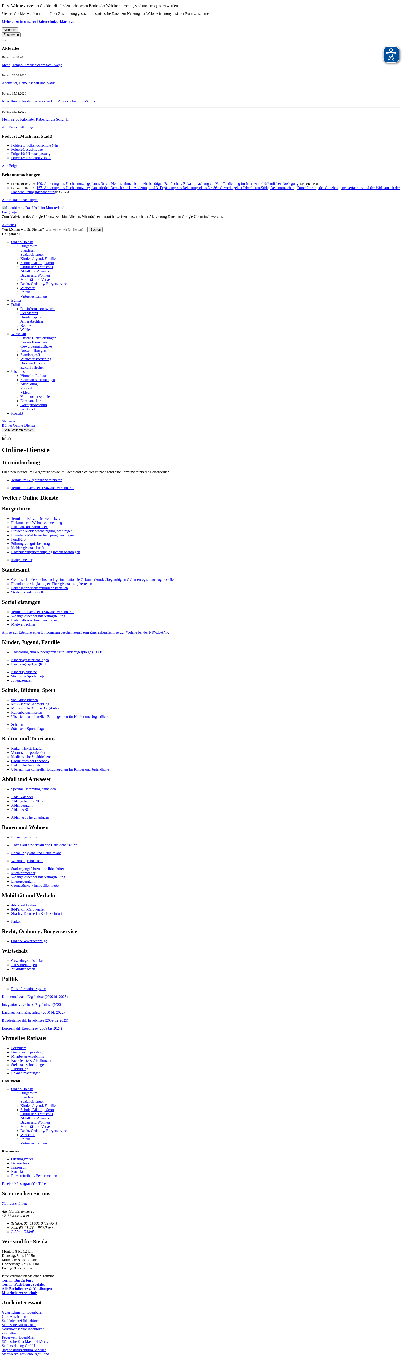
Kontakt (17, 413)
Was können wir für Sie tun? (23, 229)
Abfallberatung (22, 805)
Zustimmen (11, 34)
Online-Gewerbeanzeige (29, 941)
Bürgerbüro (28, 246)
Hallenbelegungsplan (26, 712)
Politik (25, 292)
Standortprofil (30, 355)
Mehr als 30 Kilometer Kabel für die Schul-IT (35, 119)
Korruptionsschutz (33, 405)
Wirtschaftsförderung (35, 359)
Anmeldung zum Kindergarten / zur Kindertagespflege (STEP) (57, 652)
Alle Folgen (10, 166)
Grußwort (27, 409)
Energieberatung (23, 881)
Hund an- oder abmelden (29, 527)
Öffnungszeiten (22, 1159)
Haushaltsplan (30, 317)
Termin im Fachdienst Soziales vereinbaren (42, 612)
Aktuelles (9, 225)
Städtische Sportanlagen (28, 676)
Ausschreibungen (33, 351)
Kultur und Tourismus (36, 267)
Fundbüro (18, 539)
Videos (25, 392)
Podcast (26, 388)
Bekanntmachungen (25, 1073)
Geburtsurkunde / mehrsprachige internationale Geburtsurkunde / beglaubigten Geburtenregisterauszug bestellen (93, 580)
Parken (16, 921)
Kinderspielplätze (24, 672)
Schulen (17, 724)
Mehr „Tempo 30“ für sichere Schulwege (32, 65)
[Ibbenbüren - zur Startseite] (33, 208)
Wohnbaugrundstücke (27, 861)
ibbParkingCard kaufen (28, 909)
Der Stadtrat (29, 313)
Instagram (24, 1184)
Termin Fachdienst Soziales (23, 1284)
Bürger (16, 300)
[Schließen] (4, 40)
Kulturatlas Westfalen (27, 765)
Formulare (18, 1048)
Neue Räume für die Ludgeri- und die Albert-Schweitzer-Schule (49, 101)
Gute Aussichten (14, 1316)
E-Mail (22, 1232)
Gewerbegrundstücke (36, 346)
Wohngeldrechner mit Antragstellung (38, 616)
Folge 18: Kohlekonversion (31, 158)
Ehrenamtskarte (31, 401)
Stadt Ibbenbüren (14, 1203)
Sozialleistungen (32, 254)
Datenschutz (20, 1163)
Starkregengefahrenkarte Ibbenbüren (38, 869)
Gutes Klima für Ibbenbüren (22, 1312)
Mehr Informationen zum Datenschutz (30, 221)
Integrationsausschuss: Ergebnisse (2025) (32, 1005)
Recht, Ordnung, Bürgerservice (43, 284)
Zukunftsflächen (32, 367)
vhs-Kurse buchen (24, 700)
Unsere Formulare (33, 342)
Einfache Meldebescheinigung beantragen (42, 531)
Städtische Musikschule (19, 1325)
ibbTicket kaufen (23, 905)
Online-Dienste (22, 242)
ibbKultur (9, 1333)
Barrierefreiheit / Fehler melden (34, 1176)
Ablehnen (10, 30)
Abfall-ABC (20, 809)
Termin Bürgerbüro (18, 1280)
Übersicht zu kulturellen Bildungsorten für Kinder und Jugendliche (60, 717)
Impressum (19, 1167)
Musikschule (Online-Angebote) (35, 708)
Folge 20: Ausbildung (27, 149)
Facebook (9, 1184)
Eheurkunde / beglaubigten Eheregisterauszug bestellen (51, 584)
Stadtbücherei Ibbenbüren (21, 1321)
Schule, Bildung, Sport (37, 263)
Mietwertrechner (23, 624)
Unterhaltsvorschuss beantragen (34, 620)
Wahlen (26, 330)
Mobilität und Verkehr (36, 279)
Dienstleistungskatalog (27, 1052)
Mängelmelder (21, 560)
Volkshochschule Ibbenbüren (23, 1329)
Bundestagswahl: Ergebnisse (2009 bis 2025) (35, 1020)
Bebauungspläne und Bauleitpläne (36, 853)
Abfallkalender (22, 797)
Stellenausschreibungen (37, 380)
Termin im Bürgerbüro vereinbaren (36, 518)
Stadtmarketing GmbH (18, 1346)
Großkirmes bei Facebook (30, 761)
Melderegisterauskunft (27, 548)
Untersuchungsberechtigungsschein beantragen (45, 552)
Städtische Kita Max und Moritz (25, 1342)
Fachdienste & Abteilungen (31, 1060)
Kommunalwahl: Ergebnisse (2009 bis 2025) (35, 997)
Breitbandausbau (32, 363)
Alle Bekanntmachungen (20, 200)
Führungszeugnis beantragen (32, 544)
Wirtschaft (27, 288)
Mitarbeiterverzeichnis (27, 1056)
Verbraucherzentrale (35, 397)
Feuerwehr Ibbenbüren (18, 1337)
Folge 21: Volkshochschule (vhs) (35, 145)
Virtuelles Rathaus (33, 296)
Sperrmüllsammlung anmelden (33, 789)
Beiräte (25, 325)
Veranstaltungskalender (28, 753)
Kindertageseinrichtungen (30, 660)
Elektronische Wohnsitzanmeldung (36, 523)
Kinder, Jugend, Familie (38, 259)
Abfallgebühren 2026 (27, 801)
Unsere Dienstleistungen (38, 338)
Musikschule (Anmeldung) (30, 704)
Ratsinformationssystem (37, 309)
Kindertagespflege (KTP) (29, 664)
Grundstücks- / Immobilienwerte (35, 885)
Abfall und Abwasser (36, 271)
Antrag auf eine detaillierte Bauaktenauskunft (44, 845)
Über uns (18, 371)
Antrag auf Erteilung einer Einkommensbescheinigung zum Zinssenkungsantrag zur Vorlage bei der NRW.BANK (85, 632)
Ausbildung (29, 384)
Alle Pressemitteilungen (19, 127)
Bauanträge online (24, 837)
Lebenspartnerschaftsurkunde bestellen (39, 588)
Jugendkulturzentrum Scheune (24, 1350)
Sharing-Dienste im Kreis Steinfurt (36, 913)
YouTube (39, 1184)
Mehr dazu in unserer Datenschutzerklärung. (38, 21)
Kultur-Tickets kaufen (27, 748)
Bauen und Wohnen (35, 275)
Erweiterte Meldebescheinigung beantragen (43, 535)
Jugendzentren (21, 680)
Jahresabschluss (32, 321)
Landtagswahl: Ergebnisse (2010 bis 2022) (33, 1012)
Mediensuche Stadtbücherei (31, 757)
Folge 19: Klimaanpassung (30, 154)
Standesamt (28, 250)
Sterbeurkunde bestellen (28, 592)
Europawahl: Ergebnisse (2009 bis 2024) (32, 1028)
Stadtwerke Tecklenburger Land (25, 1354)
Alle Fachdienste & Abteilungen (27, 1289)
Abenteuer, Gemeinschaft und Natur (28, 83)
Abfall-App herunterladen (30, 817)
